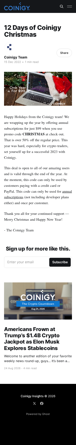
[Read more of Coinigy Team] (9, 47)
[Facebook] (41, 403)
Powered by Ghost (38, 414)
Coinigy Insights (32, 396)
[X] (34, 403)
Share (64, 52)
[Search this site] (61, 6)
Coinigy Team (15, 57)
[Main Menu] (69, 6)
